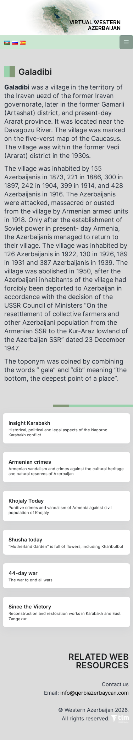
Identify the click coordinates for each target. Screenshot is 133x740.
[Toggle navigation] (126, 42)
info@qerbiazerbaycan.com (94, 692)
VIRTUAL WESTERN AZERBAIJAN (95, 25)
